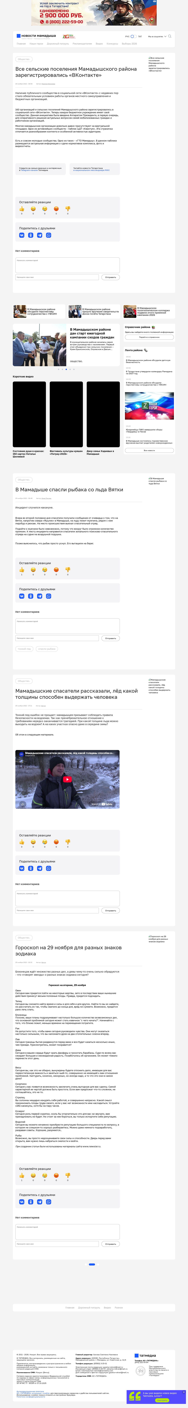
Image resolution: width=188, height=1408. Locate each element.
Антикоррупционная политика (30, 1391)
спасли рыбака (46, 648)
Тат (140, 36)
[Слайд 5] (74, 369)
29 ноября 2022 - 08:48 (23, 498)
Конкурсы (112, 43)
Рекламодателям (82, 43)
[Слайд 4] (70, 369)
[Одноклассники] (30, 235)
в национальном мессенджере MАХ (91, 170)
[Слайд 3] (66, 369)
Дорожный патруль (58, 43)
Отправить (110, 277)
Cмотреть (162, 1400)
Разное (119, 1307)
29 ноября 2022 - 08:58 (23, 84)
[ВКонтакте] (21, 235)
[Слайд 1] (58, 369)
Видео (99, 43)
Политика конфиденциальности (31, 1397)
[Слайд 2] (62, 369)
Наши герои (36, 43)
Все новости (149, 450)
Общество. (24, 59)
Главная (21, 43)
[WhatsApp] (48, 235)
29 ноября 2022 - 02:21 (23, 962)
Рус (127, 36)
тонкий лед (24, 648)
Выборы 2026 (129, 43)
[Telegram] (39, 235)
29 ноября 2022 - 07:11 (23, 706)
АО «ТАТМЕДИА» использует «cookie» (33, 1393)
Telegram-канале (29, 170)
